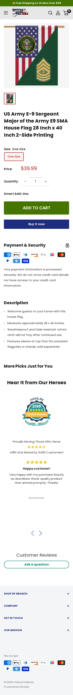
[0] (65, 13)
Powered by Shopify (16, 687)
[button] (33, 533)
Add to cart (36, 208)
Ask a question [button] (36, 564)
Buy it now (36, 224)
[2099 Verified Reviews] (36, 427)
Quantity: (11, 181)
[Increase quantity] (46, 181)
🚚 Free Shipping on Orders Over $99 (36, 3)
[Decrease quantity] (25, 181)
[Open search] (50, 13)
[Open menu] (6, 12)
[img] (36, 447)
